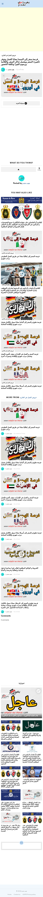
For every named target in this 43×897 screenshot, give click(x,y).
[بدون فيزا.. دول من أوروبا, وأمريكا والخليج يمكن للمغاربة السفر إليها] (32, 725)
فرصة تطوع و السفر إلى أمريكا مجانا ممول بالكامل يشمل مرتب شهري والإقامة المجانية (21, 387)
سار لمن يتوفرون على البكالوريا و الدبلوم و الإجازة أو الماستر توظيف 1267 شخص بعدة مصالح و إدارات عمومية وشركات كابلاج (10, 806)
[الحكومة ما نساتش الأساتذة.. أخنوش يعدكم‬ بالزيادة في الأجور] (32, 771)
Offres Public (6, 219)
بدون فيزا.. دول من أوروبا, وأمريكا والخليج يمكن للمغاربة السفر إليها (31, 735)
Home (9, 894)
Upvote (18, 169)
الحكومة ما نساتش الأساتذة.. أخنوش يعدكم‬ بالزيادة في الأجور (31, 781)
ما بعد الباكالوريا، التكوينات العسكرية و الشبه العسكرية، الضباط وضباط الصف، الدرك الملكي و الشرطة (10, 736)
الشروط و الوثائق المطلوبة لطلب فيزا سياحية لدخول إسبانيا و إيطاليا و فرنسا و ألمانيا (19, 569)
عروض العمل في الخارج (8, 253)
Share (3, 75)
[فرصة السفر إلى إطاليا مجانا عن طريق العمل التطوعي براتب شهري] (21, 242)
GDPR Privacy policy (29, 894)
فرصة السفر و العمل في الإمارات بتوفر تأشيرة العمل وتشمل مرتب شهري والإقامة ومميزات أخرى (19, 355)
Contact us (17, 894)
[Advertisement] (21, 29)
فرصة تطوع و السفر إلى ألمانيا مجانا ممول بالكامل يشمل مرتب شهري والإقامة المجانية (21, 323)
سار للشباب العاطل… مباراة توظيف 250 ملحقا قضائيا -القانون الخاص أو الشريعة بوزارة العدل (31, 805)
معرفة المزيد (20, 103)
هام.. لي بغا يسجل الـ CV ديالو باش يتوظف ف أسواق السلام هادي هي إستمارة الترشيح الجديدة (10, 828)
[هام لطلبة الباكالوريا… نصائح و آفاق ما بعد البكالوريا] (21, 702)
